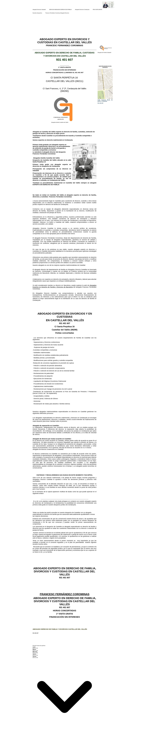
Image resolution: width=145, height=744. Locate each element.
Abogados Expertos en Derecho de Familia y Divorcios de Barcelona (64, 286)
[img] (93, 5)
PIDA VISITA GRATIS (97, 9)
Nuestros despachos (37, 13)
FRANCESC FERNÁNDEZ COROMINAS (64, 594)
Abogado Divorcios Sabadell (39, 9)
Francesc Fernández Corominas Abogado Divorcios (57, 13)
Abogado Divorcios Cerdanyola (82, 9)
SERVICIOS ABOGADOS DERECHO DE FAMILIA (60, 9)
